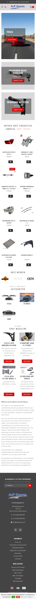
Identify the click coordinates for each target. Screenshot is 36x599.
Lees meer (9, 361)
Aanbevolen (10, 129)
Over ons (18, 542)
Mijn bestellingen (18, 570)
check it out (18, 80)
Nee (18, 597)
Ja (13, 597)
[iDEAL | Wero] (12, 588)
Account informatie (18, 567)
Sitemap (18, 559)
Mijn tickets (18, 573)
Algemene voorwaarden (18, 550)
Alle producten (18, 581)
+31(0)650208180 (19, 515)
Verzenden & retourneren (18, 545)
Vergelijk (18, 578)
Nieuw (19, 129)
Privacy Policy (18, 556)
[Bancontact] (18, 588)
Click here (12, 39)
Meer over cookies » (27, 597)
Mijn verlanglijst (18, 575)
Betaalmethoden (18, 547)
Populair (26, 129)
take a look (18, 109)
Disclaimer (18, 553)
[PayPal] (24, 588)
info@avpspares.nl (19, 522)
